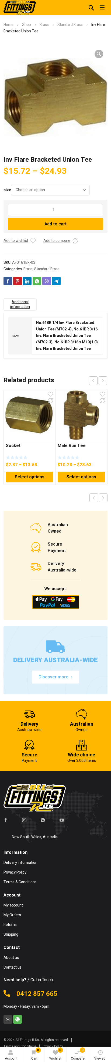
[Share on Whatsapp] (37, 281)
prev (93, 380)
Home (8, 25)
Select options (29, 477)
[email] (8, 1019)
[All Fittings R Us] (20, 7)
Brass (44, 25)
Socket (13, 445)
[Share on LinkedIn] (27, 281)
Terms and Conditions (20, 1046)
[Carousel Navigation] (98, 380)
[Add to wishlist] (33, 240)
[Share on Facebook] (8, 281)
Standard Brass (70, 25)
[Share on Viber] (46, 281)
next (103, 380)
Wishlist (55, 1054)
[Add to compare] (75, 240)
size (7, 190)
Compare (78, 1054)
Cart (35, 1054)
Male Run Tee (72, 445)
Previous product (93, 497)
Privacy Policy (53, 1046)
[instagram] (24, 820)
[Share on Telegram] (56, 281)
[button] (99, 54)
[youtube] (61, 820)
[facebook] (5, 820)
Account (11, 1058)
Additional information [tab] (20, 304)
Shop (26, 25)
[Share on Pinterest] (17, 281)
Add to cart (55, 224)
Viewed (99, 1058)
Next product (103, 497)
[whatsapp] (43, 820)
